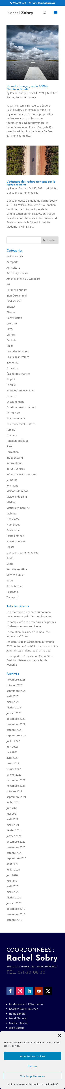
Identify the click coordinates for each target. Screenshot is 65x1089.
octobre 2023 (14, 685)
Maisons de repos (17, 491)
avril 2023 (12, 696)
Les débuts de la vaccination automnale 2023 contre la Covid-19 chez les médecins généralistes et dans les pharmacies (32, 646)
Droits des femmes (17, 357)
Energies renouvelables (20, 390)
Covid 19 (11, 323)
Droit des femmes (17, 351)
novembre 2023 (15, 679)
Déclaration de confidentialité (43, 1084)
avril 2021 (12, 819)
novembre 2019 (15, 914)
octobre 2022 (14, 730)
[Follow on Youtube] (39, 991)
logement (12, 485)
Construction (14, 318)
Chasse (10, 312)
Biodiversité (13, 301)
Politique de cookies (17, 1084)
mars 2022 (12, 763)
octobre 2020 (14, 853)
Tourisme (12, 591)
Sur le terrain (14, 586)
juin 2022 (12, 746)
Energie (11, 385)
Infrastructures (15, 468)
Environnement (15, 418)
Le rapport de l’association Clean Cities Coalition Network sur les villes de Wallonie (29, 660)
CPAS (9, 329)
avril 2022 (12, 757)
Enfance (11, 396)
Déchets (11, 340)
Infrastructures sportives (21, 474)
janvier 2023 (13, 713)
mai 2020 (12, 880)
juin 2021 (12, 808)
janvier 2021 (13, 836)
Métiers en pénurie (18, 508)
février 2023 (13, 707)
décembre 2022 (15, 718)
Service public (14, 575)
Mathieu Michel (18, 1023)
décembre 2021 (15, 780)
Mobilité (52, 93)
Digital (10, 346)
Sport (9, 580)
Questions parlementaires (22, 192)
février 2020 (13, 897)
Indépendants (14, 457)
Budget (10, 306)
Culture (11, 334)
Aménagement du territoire (23, 278)
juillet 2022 (13, 741)
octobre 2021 (14, 791)
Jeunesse (11, 480)
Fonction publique (17, 440)
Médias (10, 502)
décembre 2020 (15, 841)
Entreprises (13, 412)
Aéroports (12, 262)
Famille (10, 429)
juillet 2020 (13, 869)
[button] (59, 1035)
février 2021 (13, 830)
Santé (9, 558)
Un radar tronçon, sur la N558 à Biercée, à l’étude (27, 88)
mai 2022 (12, 752)
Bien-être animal (16, 295)
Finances (11, 435)
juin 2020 (12, 875)
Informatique (14, 463)
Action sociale (14, 256)
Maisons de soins (16, 496)
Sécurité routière (26, 97)
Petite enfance (15, 536)
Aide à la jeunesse (17, 273)
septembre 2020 (16, 858)
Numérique (13, 524)
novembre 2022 (15, 724)
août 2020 (12, 864)
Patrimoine (13, 530)
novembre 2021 (15, 785)
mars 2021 (12, 825)
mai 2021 (12, 813)
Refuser (32, 1066)
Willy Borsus (16, 1027)
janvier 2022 (13, 774)
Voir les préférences (32, 1076)
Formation (12, 452)
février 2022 (13, 769)
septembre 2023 (16, 690)
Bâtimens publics (16, 290)
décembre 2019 (15, 908)
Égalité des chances (18, 373)
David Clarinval (18, 1018)
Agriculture (13, 267)
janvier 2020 (13, 903)
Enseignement (15, 401)
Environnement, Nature (20, 424)
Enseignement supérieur (21, 407)
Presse (10, 97)
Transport (12, 597)
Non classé (13, 519)
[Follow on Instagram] (20, 991)
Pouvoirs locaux (15, 541)
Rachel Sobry (18, 93)
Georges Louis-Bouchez (23, 1009)
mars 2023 (12, 702)
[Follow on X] (48, 991)
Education (12, 368)
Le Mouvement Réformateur (26, 1004)
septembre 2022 (16, 735)
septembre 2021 (16, 797)
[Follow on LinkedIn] (29, 991)
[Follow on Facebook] (10, 991)
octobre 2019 (14, 920)
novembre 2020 (15, 847)
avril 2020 (12, 886)
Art (8, 284)
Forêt (9, 446)
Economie (12, 362)
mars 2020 (12, 892)
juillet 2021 (13, 802)
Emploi (10, 379)
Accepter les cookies (32, 1056)
